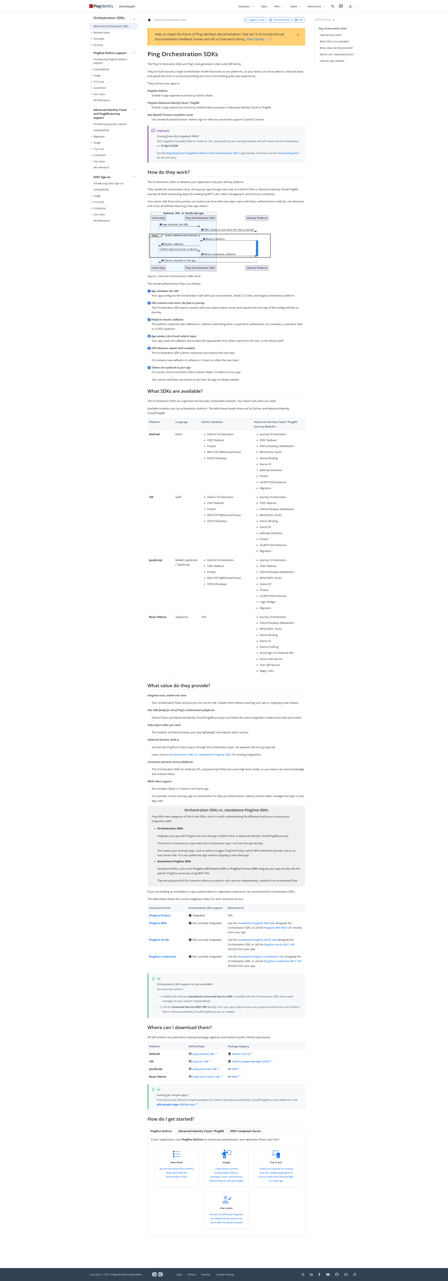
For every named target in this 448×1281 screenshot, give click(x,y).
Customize (99, 87)
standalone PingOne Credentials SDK (261, 956)
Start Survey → (257, 39)
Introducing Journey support (110, 124)
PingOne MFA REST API (278, 927)
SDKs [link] (264, 6)
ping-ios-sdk (200, 1061)
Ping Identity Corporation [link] (126, 1274)
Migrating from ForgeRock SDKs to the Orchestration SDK (202, 153)
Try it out (98, 81)
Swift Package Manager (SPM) (251, 1061)
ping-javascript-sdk (204, 1069)
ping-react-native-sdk (206, 1076)
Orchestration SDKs (109, 18)
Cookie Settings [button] (225, 1274)
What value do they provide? (336, 48)
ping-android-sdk (203, 1054)
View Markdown (281, 19)
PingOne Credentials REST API (283, 961)
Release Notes (101, 32)
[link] (101, 6)
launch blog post (288, 153)
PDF (301, 19)
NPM (235, 1069)
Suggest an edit (257, 19)
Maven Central (241, 1054)
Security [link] (205, 1274)
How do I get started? (332, 60)
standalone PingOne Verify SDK (257, 939)
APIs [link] (279, 6)
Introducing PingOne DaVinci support (110, 61)
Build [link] (296, 6)
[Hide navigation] (134, 19)
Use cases (99, 94)
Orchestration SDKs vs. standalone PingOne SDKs (200, 754)
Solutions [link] (246, 6)
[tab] (161, 1131)
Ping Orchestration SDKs (332, 28)
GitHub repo (176, 1104)
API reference (101, 167)
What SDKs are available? (334, 41)
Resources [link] (316, 6)
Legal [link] (179, 1274)
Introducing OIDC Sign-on (108, 183)
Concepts (98, 38)
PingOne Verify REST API (279, 944)
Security (98, 45)
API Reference (101, 100)
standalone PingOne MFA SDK (256, 923)
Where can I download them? (337, 54)
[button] (352, 6)
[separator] (137, 640)
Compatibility (101, 69)
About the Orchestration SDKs (111, 26)
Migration (99, 136)
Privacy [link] (192, 1274)
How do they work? (331, 35)
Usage (97, 75)
